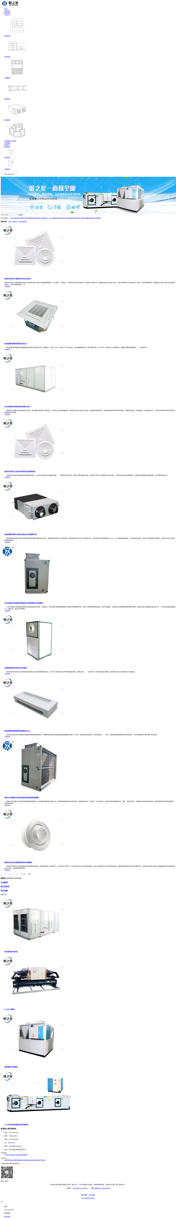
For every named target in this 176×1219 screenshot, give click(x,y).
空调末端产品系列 (39, 1160)
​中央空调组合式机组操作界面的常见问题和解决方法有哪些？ (24, 603)
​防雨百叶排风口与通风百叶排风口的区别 (17, 278)
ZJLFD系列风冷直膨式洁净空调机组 (21, 218)
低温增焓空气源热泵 (39, 218)
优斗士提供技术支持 (88, 1198)
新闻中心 (7, 145)
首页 (5, 9)
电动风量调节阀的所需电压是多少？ (16, 343)
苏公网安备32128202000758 (101, 1188)
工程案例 (7, 143)
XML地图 (92, 1195)
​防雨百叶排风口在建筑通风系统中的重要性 (18, 862)
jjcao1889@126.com (15, 1146)
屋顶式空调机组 (95, 218)
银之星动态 (23, 221)
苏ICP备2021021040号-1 (80, 1188)
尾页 (29, 874)
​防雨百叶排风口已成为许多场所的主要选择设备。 (20, 471)
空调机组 (19, 1160)
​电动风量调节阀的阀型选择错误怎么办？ (17, 731)
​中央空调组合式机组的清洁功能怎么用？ (17, 406)
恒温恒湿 (25, 1160)
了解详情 (7, 286)
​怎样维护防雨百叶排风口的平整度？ (16, 668)
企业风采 (19, 1155)
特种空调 (13, 1160)
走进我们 (7, 11)
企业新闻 (4, 882)
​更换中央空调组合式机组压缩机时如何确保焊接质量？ (22, 797)
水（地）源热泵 (51, 218)
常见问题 (4, 891)
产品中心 (7, 15)
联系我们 (7, 147)
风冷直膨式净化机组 (63, 218)
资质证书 (13, 1155)
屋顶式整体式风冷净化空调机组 (80, 218)
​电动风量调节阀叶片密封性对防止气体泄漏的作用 (20, 534)
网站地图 (84, 1195)
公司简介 (7, 1155)
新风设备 (31, 1160)
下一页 (22, 874)
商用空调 (7, 13)
